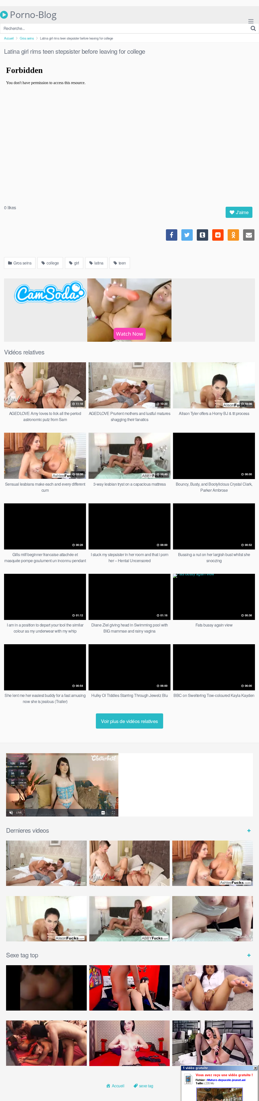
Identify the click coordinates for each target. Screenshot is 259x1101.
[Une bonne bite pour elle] (129, 1043)
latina (98, 263)
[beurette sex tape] (46, 988)
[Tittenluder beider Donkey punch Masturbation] (212, 918)
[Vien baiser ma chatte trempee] (212, 988)
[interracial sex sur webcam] (129, 988)
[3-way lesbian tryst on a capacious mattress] (129, 918)
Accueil (9, 38)
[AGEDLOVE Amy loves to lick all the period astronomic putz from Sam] (129, 863)
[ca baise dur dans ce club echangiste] (46, 1043)
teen (122, 263)
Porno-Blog (32, 14)
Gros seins (27, 38)
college (52, 263)
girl (76, 263)
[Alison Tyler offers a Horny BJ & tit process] (46, 918)
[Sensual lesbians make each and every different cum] (212, 863)
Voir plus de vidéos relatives (129, 720)
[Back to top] (245, 1085)
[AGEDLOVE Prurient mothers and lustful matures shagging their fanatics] (46, 863)
